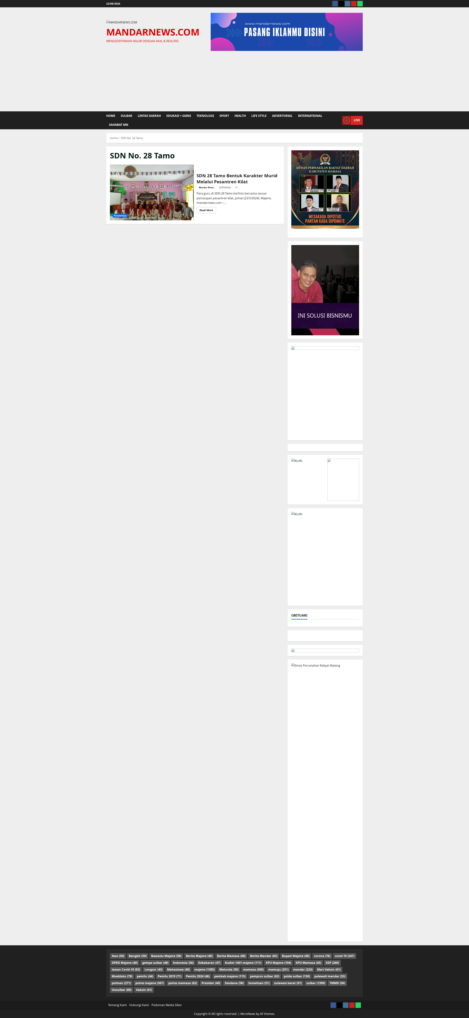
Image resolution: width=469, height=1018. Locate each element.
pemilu (145, 976)
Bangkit (138, 956)
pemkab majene (229, 976)
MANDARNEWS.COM (153, 31)
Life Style (259, 116)
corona (322, 956)
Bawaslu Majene (166, 956)
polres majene (149, 983)
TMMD (337, 983)
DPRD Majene (125, 963)
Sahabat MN (118, 125)
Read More (208, 210)
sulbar (126, 116)
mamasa (253, 969)
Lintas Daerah (149, 116)
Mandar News (206, 187)
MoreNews (247, 1014)
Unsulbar (121, 990)
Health (240, 116)
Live (357, 120)
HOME (110, 116)
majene (204, 969)
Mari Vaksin (329, 969)
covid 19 (344, 956)
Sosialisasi (258, 983)
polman (121, 983)
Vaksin (144, 990)
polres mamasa (182, 983)
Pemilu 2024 (198, 976)
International (310, 116)
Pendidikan (120, 215)
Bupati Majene (295, 956)
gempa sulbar (155, 963)
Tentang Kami (117, 1005)
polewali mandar (329, 976)
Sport (224, 116)
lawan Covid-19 (126, 969)
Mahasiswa (178, 969)
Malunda (229, 969)
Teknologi (205, 116)
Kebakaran (209, 963)
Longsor (154, 969)
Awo (118, 956)
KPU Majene (278, 963)
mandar (303, 969)
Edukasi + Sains (178, 116)
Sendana (234, 983)
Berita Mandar (263, 956)
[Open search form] (338, 120)
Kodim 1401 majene (243, 963)
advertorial (282, 116)
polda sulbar (297, 976)
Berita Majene (199, 956)
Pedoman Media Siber (167, 1005)
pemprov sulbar (264, 976)
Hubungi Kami (139, 1005)
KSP (332, 963)
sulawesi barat (288, 983)
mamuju (278, 969)
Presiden (211, 983)
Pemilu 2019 (169, 976)
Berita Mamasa (231, 956)
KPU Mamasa (308, 963)
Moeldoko (122, 976)
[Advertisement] (234, 80)
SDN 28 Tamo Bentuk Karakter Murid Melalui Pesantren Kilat (152, 192)
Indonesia (183, 963)
